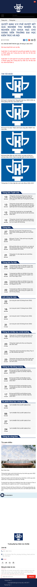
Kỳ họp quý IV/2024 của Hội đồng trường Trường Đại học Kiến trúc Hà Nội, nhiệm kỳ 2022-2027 (20, 387)
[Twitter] (6, 563)
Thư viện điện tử (8, 495)
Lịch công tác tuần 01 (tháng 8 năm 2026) (20, 308)
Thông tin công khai (10, 436)
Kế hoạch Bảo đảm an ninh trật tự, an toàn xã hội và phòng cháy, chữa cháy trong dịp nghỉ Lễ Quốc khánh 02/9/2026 (17, 157)
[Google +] (10, 563)
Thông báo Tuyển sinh (10, 193)
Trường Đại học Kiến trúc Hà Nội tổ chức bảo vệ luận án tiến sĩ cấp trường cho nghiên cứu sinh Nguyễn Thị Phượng (21, 267)
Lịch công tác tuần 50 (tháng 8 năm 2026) (20, 323)
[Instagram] (13, 563)
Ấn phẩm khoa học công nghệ (13, 402)
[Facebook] (2, 563)
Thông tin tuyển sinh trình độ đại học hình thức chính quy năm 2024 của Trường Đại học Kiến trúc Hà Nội (18, 478)
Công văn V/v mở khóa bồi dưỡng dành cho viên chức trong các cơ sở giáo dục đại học (21, 336)
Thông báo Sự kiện (9, 262)
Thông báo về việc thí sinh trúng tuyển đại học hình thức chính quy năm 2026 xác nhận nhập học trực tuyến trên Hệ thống (21, 221)
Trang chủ (4, 20)
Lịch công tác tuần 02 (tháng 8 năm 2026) (20, 300)
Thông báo (12, 20)
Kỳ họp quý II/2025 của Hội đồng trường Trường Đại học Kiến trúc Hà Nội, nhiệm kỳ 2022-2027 (20, 371)
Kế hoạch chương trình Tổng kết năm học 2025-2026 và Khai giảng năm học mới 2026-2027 (18, 100)
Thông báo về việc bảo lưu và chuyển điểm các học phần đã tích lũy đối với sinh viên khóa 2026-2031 (21, 213)
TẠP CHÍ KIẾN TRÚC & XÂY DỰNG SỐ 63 (19, 428)
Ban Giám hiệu (5, 470)
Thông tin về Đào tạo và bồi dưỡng (15, 332)
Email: (4, 559)
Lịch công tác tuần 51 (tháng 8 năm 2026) (20, 316)
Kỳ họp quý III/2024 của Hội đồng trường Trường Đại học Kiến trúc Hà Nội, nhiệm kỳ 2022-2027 (20, 395)
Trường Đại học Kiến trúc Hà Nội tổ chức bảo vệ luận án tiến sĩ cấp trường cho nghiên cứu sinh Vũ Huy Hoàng (21, 290)
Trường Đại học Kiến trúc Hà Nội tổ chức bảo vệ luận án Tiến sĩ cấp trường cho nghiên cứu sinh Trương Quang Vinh (18, 483)
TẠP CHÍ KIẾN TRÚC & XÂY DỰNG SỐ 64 (19, 420)
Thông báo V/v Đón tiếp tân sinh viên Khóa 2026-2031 (17, 183)
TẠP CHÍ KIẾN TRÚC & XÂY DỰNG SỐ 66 (19, 405)
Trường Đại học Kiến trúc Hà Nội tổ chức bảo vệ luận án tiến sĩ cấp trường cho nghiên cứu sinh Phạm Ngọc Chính (21, 275)
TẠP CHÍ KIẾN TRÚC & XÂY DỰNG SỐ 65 (19, 412)
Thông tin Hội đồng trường (12, 367)
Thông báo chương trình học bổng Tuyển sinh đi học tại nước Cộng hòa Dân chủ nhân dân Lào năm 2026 (21, 360)
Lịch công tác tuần (9, 297)
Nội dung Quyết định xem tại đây (10, 47)
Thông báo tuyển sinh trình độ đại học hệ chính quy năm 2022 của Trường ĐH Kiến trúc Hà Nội (18, 474)
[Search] (32, 15)
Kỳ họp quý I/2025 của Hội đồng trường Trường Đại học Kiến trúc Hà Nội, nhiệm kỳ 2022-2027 (20, 379)
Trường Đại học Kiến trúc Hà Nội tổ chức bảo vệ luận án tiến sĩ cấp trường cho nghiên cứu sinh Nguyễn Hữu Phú (21, 282)
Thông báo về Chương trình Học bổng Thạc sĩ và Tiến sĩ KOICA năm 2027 (21, 351)
